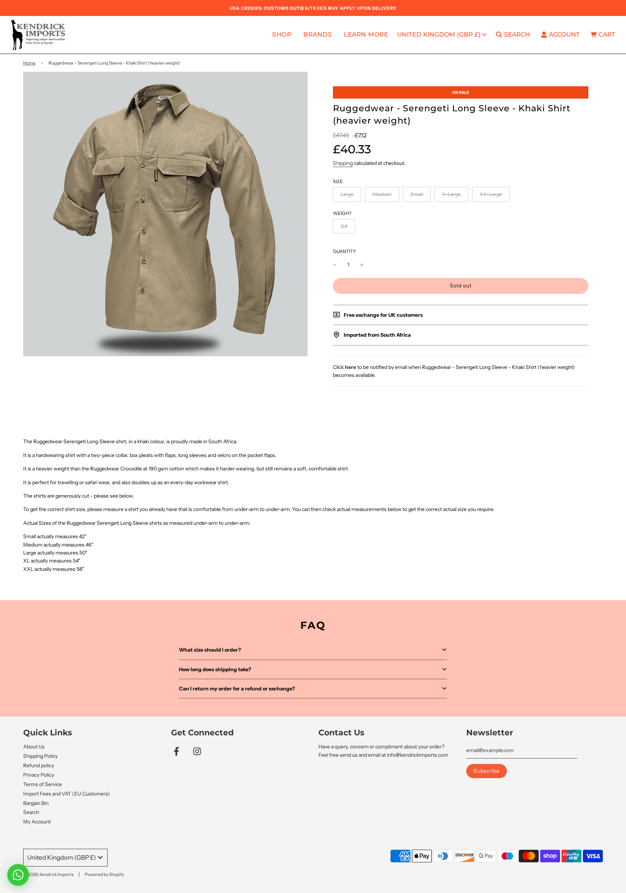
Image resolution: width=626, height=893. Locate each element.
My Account (37, 821)
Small (416, 194)
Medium (382, 194)
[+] (362, 264)
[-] (335, 264)
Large (347, 194)
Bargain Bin (36, 803)
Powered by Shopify (104, 874)
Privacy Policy (38, 775)
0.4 (344, 226)
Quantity (344, 251)
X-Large (451, 194)
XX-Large (491, 194)
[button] (313, 649)
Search (31, 812)
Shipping (343, 163)
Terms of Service (42, 784)
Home (29, 63)
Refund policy (38, 765)
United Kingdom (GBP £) (439, 34)
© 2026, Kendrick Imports (48, 874)
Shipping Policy (40, 756)
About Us (34, 746)
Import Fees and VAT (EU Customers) (66, 793)
